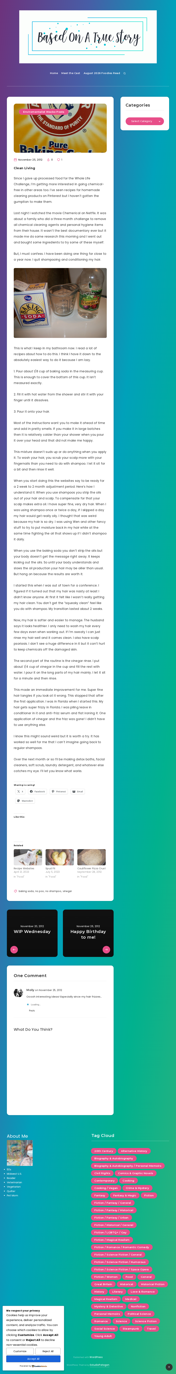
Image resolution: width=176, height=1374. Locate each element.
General (146, 1276)
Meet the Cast (70, 73)
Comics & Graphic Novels (135, 1173)
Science (121, 1321)
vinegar (67, 891)
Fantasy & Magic (124, 1195)
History (99, 1291)
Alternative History (134, 1151)
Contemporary (104, 1180)
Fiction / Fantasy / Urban (111, 1217)
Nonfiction (138, 1306)
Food (129, 1276)
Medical (130, 1299)
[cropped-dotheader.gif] (88, 36)
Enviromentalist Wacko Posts (43, 111)
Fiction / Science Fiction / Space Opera (121, 1269)
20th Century (103, 1151)
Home (54, 73)
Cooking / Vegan (106, 1188)
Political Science (139, 1313)
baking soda (26, 891)
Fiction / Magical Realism (112, 1239)
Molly (30, 990)
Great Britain (103, 1284)
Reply (32, 1010)
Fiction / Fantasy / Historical (113, 1210)
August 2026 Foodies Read (102, 73)
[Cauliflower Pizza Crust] (91, 857)
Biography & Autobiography (113, 1158)
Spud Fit (50, 868)
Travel (151, 1328)
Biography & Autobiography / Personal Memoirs (127, 1165)
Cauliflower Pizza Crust (91, 868)
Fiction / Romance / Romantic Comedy (121, 1247)
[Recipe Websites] (28, 857)
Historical (126, 1284)
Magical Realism (105, 1299)
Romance (101, 1321)
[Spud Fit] (60, 857)
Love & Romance (143, 1291)
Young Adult (103, 1336)
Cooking (128, 1180)
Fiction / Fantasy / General (112, 1202)
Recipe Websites (24, 868)
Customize (19, 1351)
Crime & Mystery (137, 1188)
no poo (39, 891)
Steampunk (131, 1328)
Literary (117, 1291)
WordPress (96, 1357)
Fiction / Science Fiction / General (118, 1254)
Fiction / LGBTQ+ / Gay (110, 1232)
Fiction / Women (106, 1276)
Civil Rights (102, 1173)
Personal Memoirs (107, 1313)
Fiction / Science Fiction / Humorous (119, 1262)
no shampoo (53, 891)
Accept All (33, 1359)
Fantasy (99, 1195)
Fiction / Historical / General (113, 1225)
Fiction (149, 1195)
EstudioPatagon (99, 1365)
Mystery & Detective (108, 1306)
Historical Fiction (152, 1284)
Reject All (48, 1351)
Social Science (104, 1328)
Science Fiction (146, 1321)
